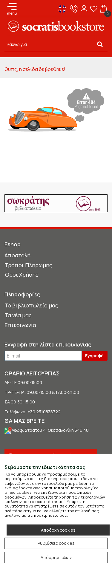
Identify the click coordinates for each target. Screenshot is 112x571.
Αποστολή (17, 255)
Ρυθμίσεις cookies (56, 543)
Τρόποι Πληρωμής (28, 265)
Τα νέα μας (18, 315)
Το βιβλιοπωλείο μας (31, 305)
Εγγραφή (94, 355)
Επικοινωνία (20, 325)
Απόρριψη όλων (56, 557)
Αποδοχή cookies (58, 530)
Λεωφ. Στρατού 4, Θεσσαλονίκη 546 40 (50, 430)
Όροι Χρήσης (21, 274)
